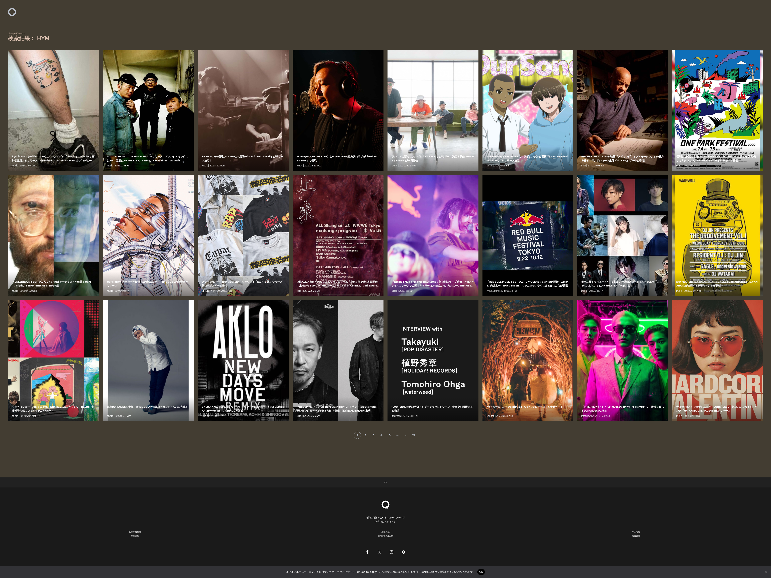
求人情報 (636, 531)
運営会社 (636, 535)
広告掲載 (385, 531)
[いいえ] (766, 572)
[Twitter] (379, 552)
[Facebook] (367, 552)
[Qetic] (12, 12)
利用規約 (135, 535)
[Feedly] (404, 552)
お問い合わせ (135, 531)
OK (481, 571)
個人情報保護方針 (385, 535)
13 (413, 435)
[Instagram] (392, 552)
